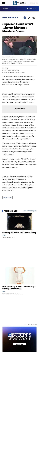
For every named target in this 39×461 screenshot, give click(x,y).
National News (10, 17)
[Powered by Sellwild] (34, 324)
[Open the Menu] (3, 2)
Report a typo (8, 197)
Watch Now (33, 3)
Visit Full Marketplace (30, 211)
